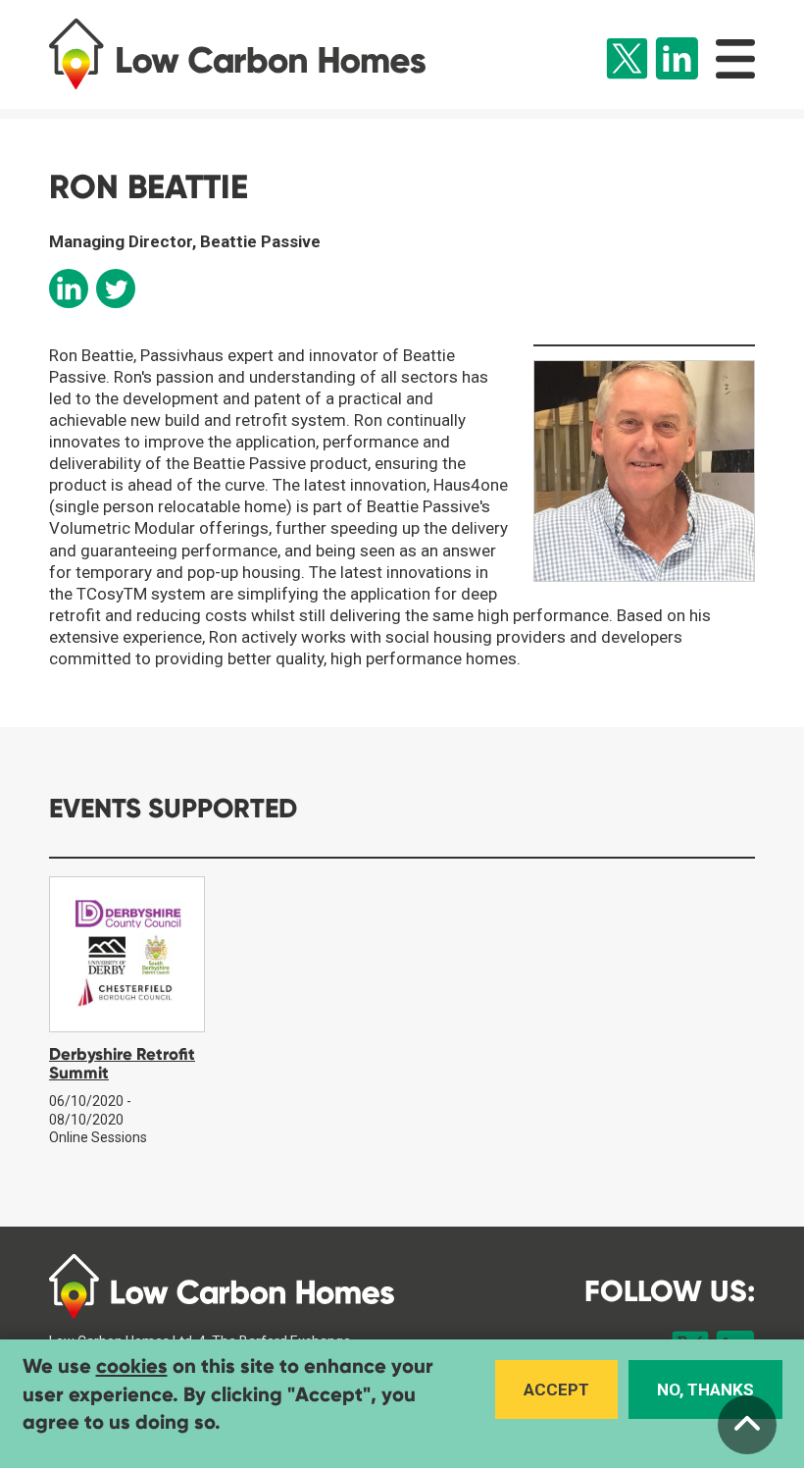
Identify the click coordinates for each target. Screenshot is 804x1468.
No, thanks (705, 1389)
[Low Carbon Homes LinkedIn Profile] (677, 60)
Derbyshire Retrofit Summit (122, 1063)
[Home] (258, 54)
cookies (132, 1366)
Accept (556, 1389)
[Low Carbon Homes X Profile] (627, 60)
